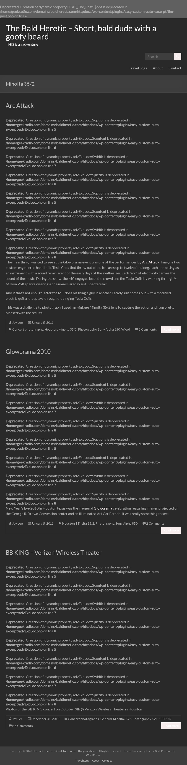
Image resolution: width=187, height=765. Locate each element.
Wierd (125, 329)
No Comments (22, 726)
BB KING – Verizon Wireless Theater (54, 552)
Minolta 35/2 (68, 329)
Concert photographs (27, 329)
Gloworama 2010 (28, 351)
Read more (171, 329)
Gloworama (103, 508)
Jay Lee (17, 322)
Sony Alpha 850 (109, 329)
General (106, 719)
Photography (87, 329)
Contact (175, 68)
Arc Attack (20, 105)
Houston (51, 329)
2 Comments (148, 329)
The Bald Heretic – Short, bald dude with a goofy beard (81, 32)
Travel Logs (138, 68)
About (158, 68)
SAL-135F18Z (162, 719)
